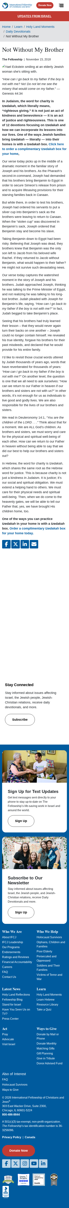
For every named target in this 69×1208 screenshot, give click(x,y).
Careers (7, 966)
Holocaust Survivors (49, 937)
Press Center (10, 1018)
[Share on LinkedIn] (25, 544)
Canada (30, 1137)
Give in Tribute (46, 1058)
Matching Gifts (45, 1048)
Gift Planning (45, 1053)
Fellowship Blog (12, 999)
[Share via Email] (34, 544)
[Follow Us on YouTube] (34, 1163)
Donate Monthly (46, 1043)
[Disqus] (34, 598)
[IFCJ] (17, 5)
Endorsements (11, 952)
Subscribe (20, 719)
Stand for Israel (11, 1004)
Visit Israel (8, 1044)
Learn (18, 27)
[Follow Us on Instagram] (25, 1163)
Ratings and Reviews (15, 957)
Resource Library (47, 1004)
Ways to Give (10, 1089)
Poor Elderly (44, 951)
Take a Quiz (44, 1009)
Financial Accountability (17, 962)
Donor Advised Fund (49, 1063)
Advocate (8, 1039)
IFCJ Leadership (12, 942)
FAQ (5, 971)
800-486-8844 (11, 1114)
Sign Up (21, 821)
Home (6, 27)
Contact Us (9, 976)
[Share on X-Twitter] (15, 544)
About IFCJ (9, 937)
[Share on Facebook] (6, 544)
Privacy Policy (11, 1137)
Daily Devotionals (18, 31)
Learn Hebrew (45, 999)
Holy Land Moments (40, 27)
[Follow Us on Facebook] (6, 1163)
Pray (5, 1034)
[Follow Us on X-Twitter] (15, 1163)
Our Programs (11, 947)
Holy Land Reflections (16, 994)
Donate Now (44, 5)
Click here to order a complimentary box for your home (34, 149)
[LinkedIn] (43, 1163)
